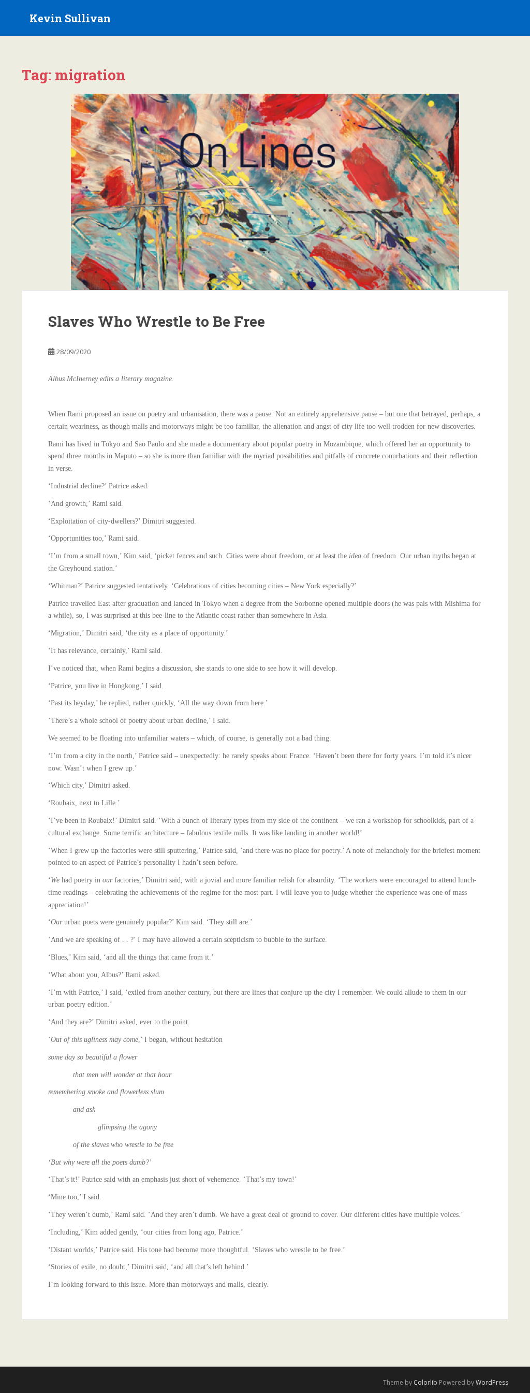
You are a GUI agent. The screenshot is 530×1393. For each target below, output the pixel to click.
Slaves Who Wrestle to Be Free (156, 321)
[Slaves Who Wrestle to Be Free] (265, 192)
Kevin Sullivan (70, 18)
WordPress (492, 1382)
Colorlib (425, 1382)
